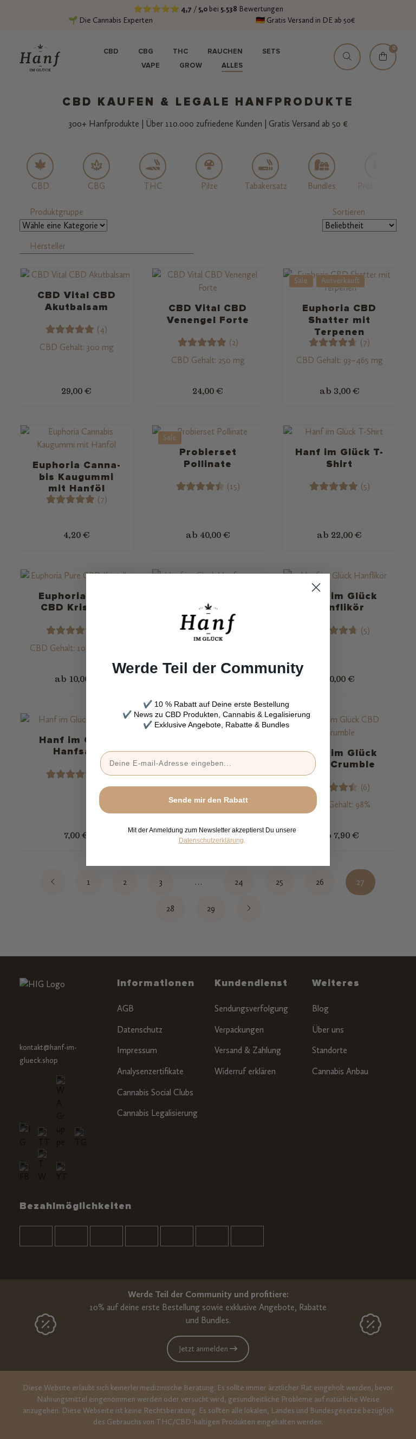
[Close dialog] (316, 587)
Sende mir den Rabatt (208, 800)
